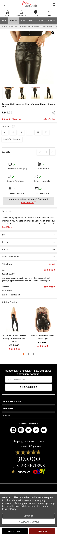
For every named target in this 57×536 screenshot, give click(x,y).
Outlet (51, 20)
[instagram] (13, 430)
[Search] (3, 4)
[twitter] (28, 430)
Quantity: (6, 152)
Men (23, 20)
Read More (7, 227)
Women (14, 20)
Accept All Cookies (28, 521)
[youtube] (44, 430)
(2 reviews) (16, 119)
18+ (31, 20)
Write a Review (49, 119)
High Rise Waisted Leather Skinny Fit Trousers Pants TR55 (14, 339)
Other (39, 20)
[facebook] (21, 430)
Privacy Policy (9, 508)
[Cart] (53, 4)
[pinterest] (36, 430)
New (4, 20)
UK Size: (8, 126)
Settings (28, 516)
